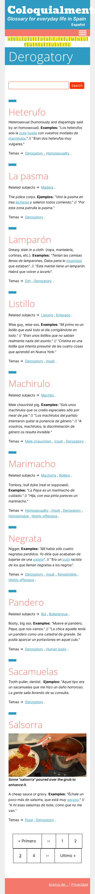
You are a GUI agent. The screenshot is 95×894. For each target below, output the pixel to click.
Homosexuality (57, 153)
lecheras (22, 202)
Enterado (63, 315)
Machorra (48, 475)
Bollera (64, 475)
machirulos (17, 138)
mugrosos (74, 261)
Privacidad (79, 884)
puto (66, 559)
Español (78, 24)
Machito (47, 395)
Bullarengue (58, 614)
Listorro (47, 315)
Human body (56, 649)
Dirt (28, 281)
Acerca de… (58, 884)
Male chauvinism (38, 441)
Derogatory (34, 153)
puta (23, 133)
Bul (43, 614)
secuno (73, 800)
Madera (47, 187)
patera (38, 559)
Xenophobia (66, 574)
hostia (32, 133)
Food (29, 820)
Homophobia (19, 516)
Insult (50, 361)
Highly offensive (44, 516)
